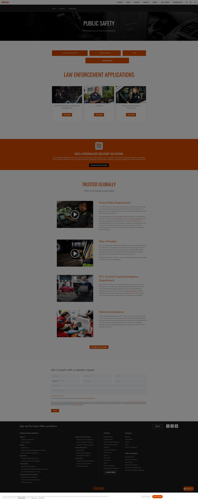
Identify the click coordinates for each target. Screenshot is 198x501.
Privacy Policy (21, 498)
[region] (99, 497)
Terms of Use (34, 498)
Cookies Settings (146, 496)
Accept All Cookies (157, 496)
